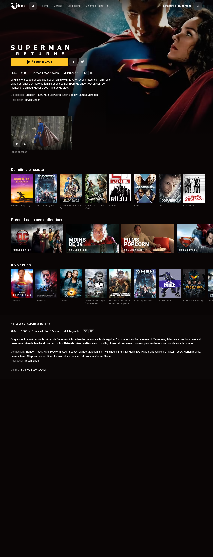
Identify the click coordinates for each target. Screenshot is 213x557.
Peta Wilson (87, 356)
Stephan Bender (36, 356)
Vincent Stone (103, 356)
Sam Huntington (108, 352)
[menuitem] (33, 6)
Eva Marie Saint (145, 352)
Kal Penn (160, 352)
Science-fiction (40, 73)
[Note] (83, 62)
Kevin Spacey (70, 95)
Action (55, 73)
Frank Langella (126, 352)
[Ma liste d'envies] (73, 62)
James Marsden (88, 95)
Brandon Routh (34, 95)
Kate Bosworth (52, 95)
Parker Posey (174, 352)
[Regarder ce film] (41, 133)
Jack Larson (71, 356)
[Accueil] (18, 6)
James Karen (18, 356)
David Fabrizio (55, 356)
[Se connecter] (198, 6)
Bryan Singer (32, 100)
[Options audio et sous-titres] (77, 73)
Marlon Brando (192, 352)
